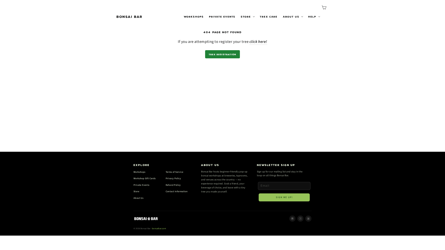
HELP (312, 16)
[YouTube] (308, 218)
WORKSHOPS (194, 16)
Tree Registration (222, 54)
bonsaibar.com (159, 228)
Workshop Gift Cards (145, 178)
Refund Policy (173, 185)
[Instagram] (292, 218)
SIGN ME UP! (284, 197)
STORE (246, 16)
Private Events (141, 185)
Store (136, 191)
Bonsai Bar (129, 16)
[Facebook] (300, 218)
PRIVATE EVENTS (222, 16)
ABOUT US (291, 16)
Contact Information (177, 191)
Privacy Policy (173, 178)
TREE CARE (269, 16)
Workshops (139, 172)
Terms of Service (174, 172)
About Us (138, 198)
